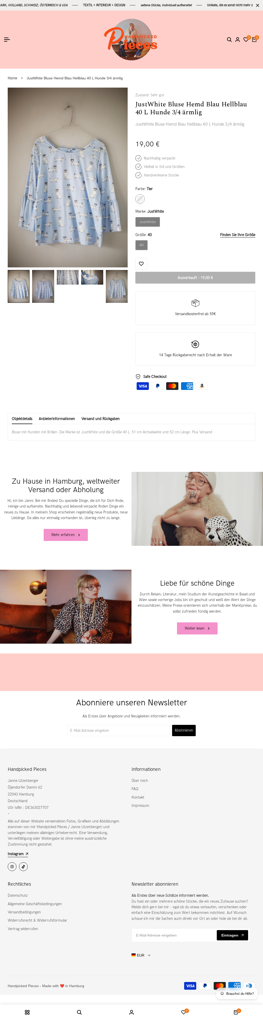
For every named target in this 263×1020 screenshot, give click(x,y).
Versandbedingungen (24, 912)
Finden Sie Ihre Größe (237, 235)
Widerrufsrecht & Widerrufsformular (37, 920)
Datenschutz (18, 895)
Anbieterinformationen (57, 419)
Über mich (140, 781)
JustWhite (148, 223)
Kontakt (138, 797)
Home (12, 78)
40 (143, 246)
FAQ (135, 789)
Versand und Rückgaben (100, 419)
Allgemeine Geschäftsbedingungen (35, 904)
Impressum (140, 805)
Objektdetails (22, 419)
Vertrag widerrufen (23, 929)
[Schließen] (256, 5)
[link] (197, 509)
